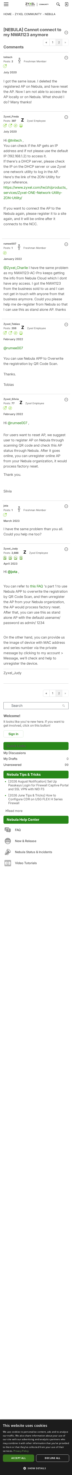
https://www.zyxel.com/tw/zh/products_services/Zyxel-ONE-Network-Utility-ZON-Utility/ (35, 192)
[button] (66, 32)
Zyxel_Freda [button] (11, 116)
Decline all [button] (52, 1458)
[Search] (58, 4)
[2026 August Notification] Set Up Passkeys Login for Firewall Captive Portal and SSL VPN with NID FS (38, 785)
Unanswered (36, 765)
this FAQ (36, 586)
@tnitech (15, 140)
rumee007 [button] (9, 243)
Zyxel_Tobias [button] (11, 323)
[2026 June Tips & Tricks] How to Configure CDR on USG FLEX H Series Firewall (35, 799)
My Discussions (14, 753)
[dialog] (36, 1447)
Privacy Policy (21, 1451)
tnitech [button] (7, 57)
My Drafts (36, 759)
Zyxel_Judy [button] (10, 548)
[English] (36, 4)
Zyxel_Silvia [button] (11, 399)
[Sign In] (66, 4)
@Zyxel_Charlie (15, 268)
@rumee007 (13, 348)
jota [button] (5, 505)
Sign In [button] (13, 734)
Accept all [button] (18, 1458)
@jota (12, 572)
